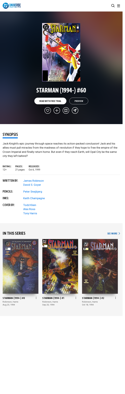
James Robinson (33, 180)
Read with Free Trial (50, 101)
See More (113, 233)
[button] (113, 6)
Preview (79, 101)
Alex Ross (29, 209)
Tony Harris (30, 213)
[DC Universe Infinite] (12, 5)
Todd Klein (29, 205)
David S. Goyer (32, 184)
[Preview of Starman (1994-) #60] (61, 52)
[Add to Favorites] (47, 110)
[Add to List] (57, 110)
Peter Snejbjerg (32, 191)
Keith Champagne (34, 198)
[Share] (75, 110)
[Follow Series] (66, 110)
